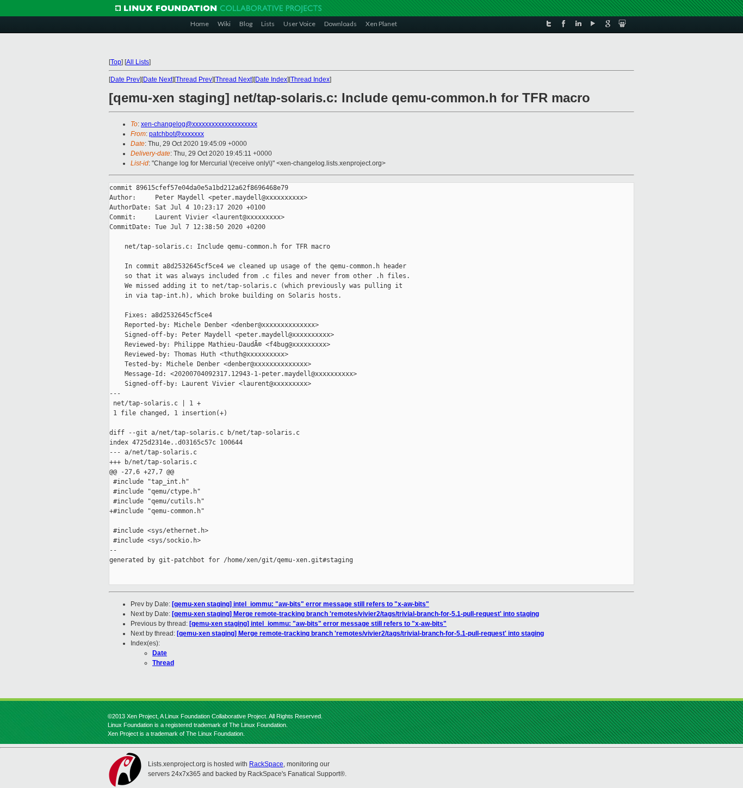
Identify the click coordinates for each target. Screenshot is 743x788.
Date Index (271, 79)
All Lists (137, 62)
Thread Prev (194, 79)
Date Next (157, 79)
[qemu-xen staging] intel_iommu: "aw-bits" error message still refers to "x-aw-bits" (300, 604)
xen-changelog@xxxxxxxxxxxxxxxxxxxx (199, 124)
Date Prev (125, 79)
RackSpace (266, 764)
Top (115, 62)
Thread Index (310, 79)
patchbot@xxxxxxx (176, 134)
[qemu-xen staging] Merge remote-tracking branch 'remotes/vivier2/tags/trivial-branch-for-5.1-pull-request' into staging (355, 614)
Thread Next (233, 79)
